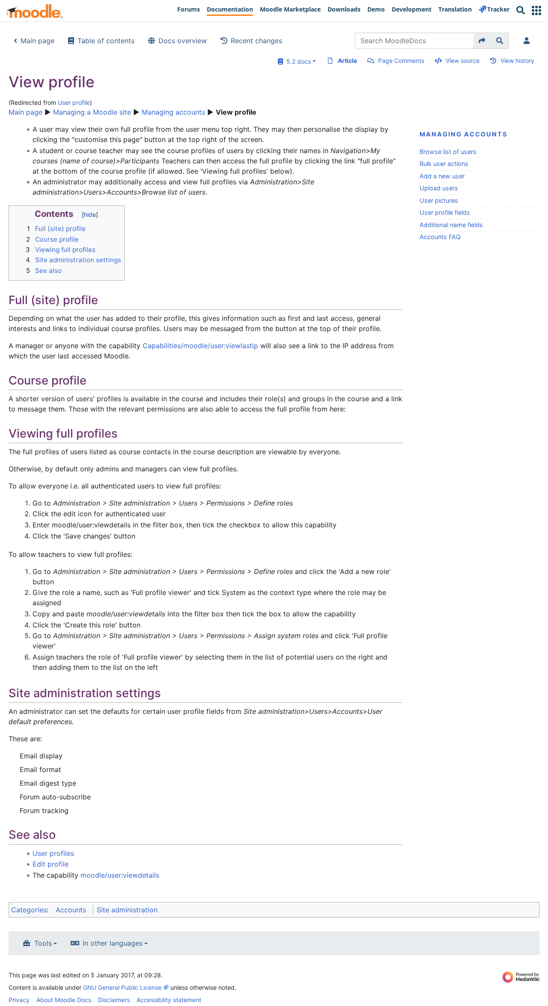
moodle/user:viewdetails (119, 875)
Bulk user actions (444, 163)
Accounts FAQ (440, 236)
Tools (43, 943)
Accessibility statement (169, 999)
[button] (536, 10)
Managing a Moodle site (92, 112)
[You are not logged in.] (528, 40)
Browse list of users (448, 151)
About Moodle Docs (63, 999)
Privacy (19, 999)
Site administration (127, 909)
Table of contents (105, 40)
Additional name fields (451, 224)
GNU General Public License (122, 987)
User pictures (439, 200)
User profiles (53, 853)
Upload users (439, 188)
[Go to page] (482, 41)
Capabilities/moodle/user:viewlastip (200, 345)
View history (517, 60)
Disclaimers (114, 999)
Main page (37, 40)
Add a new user (442, 176)
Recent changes (256, 40)
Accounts (71, 909)
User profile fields (445, 212)
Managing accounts (173, 112)
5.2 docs (297, 61)
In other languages (113, 943)
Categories (29, 909)
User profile (74, 102)
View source (463, 60)
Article (347, 60)
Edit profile (50, 864)
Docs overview (182, 40)
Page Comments (401, 60)
